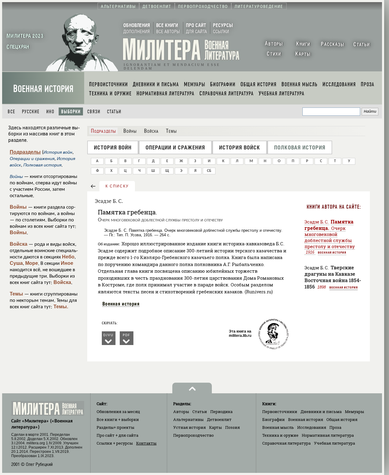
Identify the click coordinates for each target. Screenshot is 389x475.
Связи (93, 111)
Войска (18, 244)
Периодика (221, 411)
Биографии (273, 419)
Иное (67, 263)
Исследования (311, 427)
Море (31, 263)
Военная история (43, 88)
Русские (31, 111)
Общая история (341, 419)
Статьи (114, 111)
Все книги (118, 419)
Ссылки (115, 443)
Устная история (189, 427)
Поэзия (232, 427)
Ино (50, 111)
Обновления (118, 411)
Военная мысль (278, 427)
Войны (18, 207)
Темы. (60, 306)
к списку (117, 186)
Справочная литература (286, 443)
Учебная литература (334, 443)
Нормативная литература (328, 435)
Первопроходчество (193, 435)
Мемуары (354, 411)
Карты (215, 427)
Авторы (181, 411)
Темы (16, 293)
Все (11, 111)
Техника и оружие (280, 435)
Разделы (115, 427)
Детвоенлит (219, 419)
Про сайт (117, 435)
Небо (68, 256)
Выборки (71, 111)
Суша (16, 263)
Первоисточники (279, 411)
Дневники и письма (321, 411)
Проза (335, 427)
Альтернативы (188, 419)
